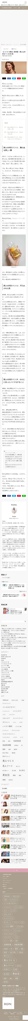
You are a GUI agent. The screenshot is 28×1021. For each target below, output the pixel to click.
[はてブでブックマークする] (14, 78)
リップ (21, 737)
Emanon (17, 1018)
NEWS (3, 658)
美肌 (14, 775)
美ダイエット (6, 756)
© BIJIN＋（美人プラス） (14, 1016)
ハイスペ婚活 (7, 726)
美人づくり (8, 760)
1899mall (5, 700)
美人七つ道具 (5, 687)
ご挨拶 (22, 700)
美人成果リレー (6, 770)
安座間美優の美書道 (7, 681)
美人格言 (4, 688)
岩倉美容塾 (7, 745)
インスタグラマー (9, 707)
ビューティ (6, 48)
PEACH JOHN (15, 700)
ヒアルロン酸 (18, 726)
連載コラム (14, 48)
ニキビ (20, 722)
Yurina (14, 516)
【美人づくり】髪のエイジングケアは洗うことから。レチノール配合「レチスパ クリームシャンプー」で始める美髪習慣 (13, 642)
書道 (4, 749)
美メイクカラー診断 (10, 452)
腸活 (20, 775)
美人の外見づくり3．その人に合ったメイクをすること (15, 138)
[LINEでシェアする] (24, 78)
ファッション (5, 667)
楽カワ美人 (6, 753)
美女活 (6, 775)
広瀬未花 (16, 745)
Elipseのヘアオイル (17, 218)
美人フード (8, 766)
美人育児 (22, 770)
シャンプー (12, 714)
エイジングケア (17, 711)
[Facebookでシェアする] (9, 78)
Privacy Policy (20, 1013)
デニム (14, 722)
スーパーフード (18, 718)
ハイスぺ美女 (6, 577)
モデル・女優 (5, 676)
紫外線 (13, 752)
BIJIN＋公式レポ (5, 656)
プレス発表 (4, 669)
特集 (3, 685)
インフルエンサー (6, 663)
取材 (2, 679)
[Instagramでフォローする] (16, 870)
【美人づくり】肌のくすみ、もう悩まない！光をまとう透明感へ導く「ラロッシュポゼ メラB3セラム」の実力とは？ (13, 630)
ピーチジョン (5, 730)
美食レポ (4, 690)
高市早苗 (11, 780)
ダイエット (6, 722)
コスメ (4, 714)
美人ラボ (18, 766)
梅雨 (10, 749)
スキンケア (6, 718)
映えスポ (3, 683)
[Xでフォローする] (11, 870)
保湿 (9, 741)
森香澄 (15, 749)
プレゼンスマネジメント (9, 734)
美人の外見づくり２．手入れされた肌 (15, 133)
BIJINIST (4, 655)
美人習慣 (14, 770)
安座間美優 (17, 741)
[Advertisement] (14, 27)
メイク (15, 737)
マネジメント (5, 672)
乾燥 (4, 741)
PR (2, 660)
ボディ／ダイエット (7, 671)
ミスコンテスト (5, 674)
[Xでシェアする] (4, 78)
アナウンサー (5, 662)
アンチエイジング (6, 703)
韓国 (4, 780)
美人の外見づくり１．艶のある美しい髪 (15, 128)
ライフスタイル (6, 678)
